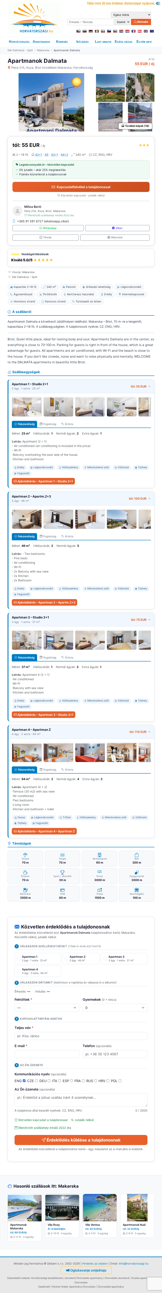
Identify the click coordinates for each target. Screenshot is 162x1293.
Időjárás (82, 41)
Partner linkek (60, 1286)
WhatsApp (50, 228)
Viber (119, 228)
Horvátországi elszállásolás (47, 1278)
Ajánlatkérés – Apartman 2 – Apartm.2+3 (46, 602)
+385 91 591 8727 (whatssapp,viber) (43, 221)
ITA (55, 1081)
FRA (78, 1081)
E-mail (21, 1046)
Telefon (97, 1046)
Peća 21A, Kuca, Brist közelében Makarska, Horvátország (52, 67)
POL (115, 1081)
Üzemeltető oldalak (18, 1278)
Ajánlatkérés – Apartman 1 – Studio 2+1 (45, 481)
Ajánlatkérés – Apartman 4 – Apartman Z (46, 831)
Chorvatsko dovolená (117, 1278)
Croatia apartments (142, 1278)
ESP (66, 1081)
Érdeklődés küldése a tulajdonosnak (84, 1140)
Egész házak (123, 41)
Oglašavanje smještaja (88, 1270)
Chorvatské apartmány (111, 1286)
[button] (81, 258)
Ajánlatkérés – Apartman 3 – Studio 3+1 (45, 714)
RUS (90, 1081)
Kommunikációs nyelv (40, 1074)
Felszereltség (26, 424)
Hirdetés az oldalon (95, 1263)
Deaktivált (44, 1286)
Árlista (69, 424)
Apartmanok (41, 41)
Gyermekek (99, 999)
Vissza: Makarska (23, 272)
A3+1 (54, 154)
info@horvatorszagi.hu (133, 1263)
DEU (43, 1081)
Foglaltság (49, 424)
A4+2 (64, 154)
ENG (19, 1081)
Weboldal (117, 237)
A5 (47, 154)
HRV (103, 1081)
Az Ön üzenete (35, 1089)
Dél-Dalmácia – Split (20, 50)
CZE (31, 1081)
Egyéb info (144, 41)
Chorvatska (81, 1282)
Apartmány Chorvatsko (82, 1286)
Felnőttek (23, 999)
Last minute (103, 41)
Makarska (43, 50)
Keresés (142, 21)
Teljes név (24, 1028)
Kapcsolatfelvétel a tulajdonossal (83, 187)
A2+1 (38, 154)
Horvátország (19, 41)
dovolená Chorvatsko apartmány (84, 1278)
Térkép (47, 237)
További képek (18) (137, 125)
